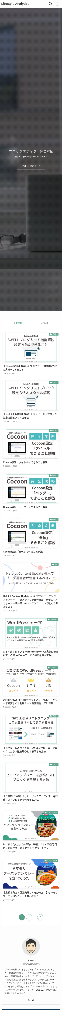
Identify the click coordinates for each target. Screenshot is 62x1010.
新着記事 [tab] (18, 323)
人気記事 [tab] (44, 323)
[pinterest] (33, 999)
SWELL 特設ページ (31, 166)
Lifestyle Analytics (15, 3)
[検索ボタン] (50, 4)
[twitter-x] (29, 999)
